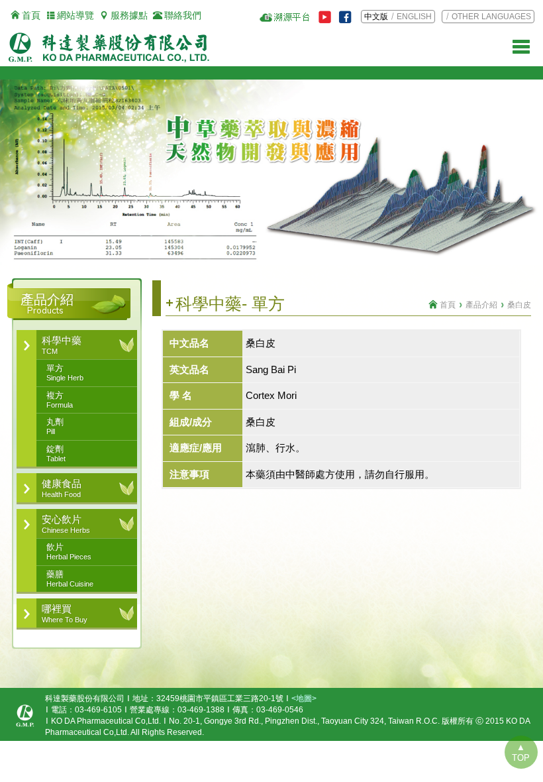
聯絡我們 (182, 15)
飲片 (68, 551)
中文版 (376, 16)
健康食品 (61, 488)
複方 (59, 399)
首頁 (31, 15)
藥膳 (69, 578)
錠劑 (56, 453)
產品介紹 (481, 304)
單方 (64, 372)
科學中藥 (61, 345)
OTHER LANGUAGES (491, 16)
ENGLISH (414, 16)
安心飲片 (66, 523)
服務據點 (129, 15)
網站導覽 (75, 15)
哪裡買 (64, 613)
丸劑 (55, 426)
